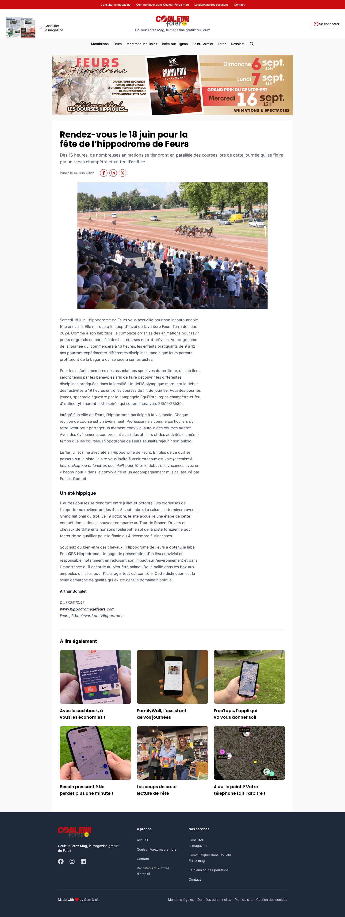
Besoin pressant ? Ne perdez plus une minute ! (86, 790)
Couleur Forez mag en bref (157, 849)
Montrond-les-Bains (141, 44)
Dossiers (238, 44)
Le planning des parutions (208, 870)
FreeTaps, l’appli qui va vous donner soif (235, 714)
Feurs (117, 44)
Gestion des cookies (271, 900)
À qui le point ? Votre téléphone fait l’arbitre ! (239, 790)
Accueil (142, 840)
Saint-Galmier (202, 44)
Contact (143, 859)
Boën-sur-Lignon (175, 44)
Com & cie (92, 899)
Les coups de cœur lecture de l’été (157, 790)
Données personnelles (214, 900)
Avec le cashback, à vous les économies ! (82, 714)
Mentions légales (181, 900)
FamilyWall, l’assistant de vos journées (162, 714)
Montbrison (100, 44)
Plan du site (244, 900)
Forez (222, 44)
